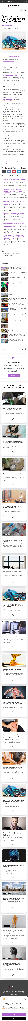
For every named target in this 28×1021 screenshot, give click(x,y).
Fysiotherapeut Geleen (9, 253)
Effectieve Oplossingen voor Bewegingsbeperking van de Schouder (11, 964)
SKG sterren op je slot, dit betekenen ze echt (17, 273)
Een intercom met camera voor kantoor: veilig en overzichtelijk (15, 324)
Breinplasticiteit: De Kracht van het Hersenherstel (13, 866)
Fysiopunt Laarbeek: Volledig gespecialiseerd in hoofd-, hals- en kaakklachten (13, 834)
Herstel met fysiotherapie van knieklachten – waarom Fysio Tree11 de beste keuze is (13, 736)
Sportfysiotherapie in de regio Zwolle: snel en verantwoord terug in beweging (13, 605)
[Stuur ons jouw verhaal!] (14, 358)
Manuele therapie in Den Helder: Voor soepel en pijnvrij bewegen (12, 768)
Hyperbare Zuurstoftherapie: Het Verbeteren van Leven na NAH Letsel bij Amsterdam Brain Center (14, 179)
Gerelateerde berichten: (8, 61)
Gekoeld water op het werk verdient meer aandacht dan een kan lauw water (16, 289)
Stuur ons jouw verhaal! (14, 362)
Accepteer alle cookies (14, 1014)
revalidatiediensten (8, 99)
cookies (4, 1008)
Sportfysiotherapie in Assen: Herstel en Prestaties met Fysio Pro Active (13, 801)
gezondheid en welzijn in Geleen (11, 75)
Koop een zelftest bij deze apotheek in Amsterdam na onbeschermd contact (13, 540)
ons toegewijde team (14, 128)
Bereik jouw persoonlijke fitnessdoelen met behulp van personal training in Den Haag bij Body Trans (15, 225)
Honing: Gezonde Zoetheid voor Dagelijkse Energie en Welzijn (12, 670)
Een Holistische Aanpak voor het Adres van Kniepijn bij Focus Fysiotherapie (12, 932)
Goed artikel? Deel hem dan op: (10, 59)
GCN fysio (9, 255)
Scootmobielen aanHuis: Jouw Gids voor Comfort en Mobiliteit (13, 898)
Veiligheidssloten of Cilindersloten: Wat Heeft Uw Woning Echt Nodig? (16, 335)
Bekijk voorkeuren (14, 1018)
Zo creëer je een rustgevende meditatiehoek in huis (12, 507)
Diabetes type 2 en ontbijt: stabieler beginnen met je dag (16, 330)
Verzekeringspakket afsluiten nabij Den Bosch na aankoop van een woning (16, 340)
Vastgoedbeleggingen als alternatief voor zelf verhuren (17, 278)
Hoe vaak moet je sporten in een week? (12, 572)
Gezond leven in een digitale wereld (14, 637)
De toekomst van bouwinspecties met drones (17, 293)
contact (6, 142)
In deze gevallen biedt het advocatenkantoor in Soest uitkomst (16, 304)
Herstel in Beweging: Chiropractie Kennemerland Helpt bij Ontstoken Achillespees (13, 191)
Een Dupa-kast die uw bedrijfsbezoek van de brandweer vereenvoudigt (17, 314)
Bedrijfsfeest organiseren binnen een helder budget (17, 283)
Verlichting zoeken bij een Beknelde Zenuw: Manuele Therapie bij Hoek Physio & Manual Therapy (15, 237)
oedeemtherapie (7, 112)
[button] (25, 999)
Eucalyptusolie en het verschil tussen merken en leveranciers (12, 474)
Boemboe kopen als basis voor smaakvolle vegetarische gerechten (16, 319)
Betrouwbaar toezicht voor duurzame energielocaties (17, 309)
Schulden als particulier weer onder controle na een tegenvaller (16, 268)
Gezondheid (7, 25)
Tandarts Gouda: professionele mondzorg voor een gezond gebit (13, 703)
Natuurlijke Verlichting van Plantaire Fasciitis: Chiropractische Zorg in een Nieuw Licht (14, 203)
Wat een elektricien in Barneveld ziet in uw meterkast (17, 299)
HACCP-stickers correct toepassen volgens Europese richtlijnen (13, 409)
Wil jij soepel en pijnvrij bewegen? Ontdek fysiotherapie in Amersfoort (13, 442)
